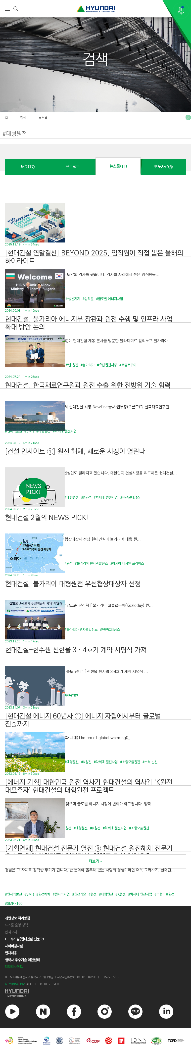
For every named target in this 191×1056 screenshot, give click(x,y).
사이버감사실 (14, 946)
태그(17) (28, 167)
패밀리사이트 (14, 966)
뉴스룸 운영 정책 (16, 925)
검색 (23, 118)
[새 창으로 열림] (95, 993)
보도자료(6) (163, 167)
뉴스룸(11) (118, 166)
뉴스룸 (42, 118)
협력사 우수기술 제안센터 (22, 960)
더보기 (94, 861)
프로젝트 (73, 167)
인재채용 (11, 953)
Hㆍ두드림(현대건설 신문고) (24, 939)
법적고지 (11, 932)
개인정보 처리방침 (17, 918)
